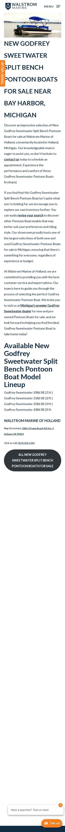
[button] (52, 6)
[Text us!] (51, 824)
